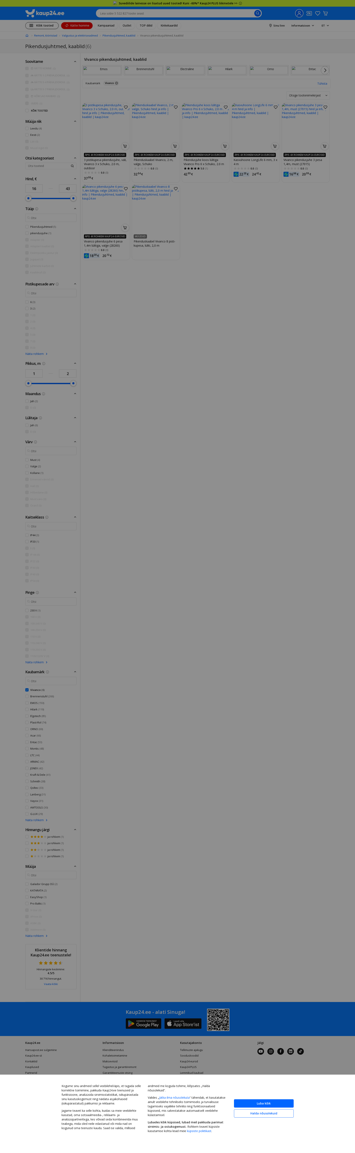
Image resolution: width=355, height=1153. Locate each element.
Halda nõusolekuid (263, 1113)
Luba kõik (264, 1103)
